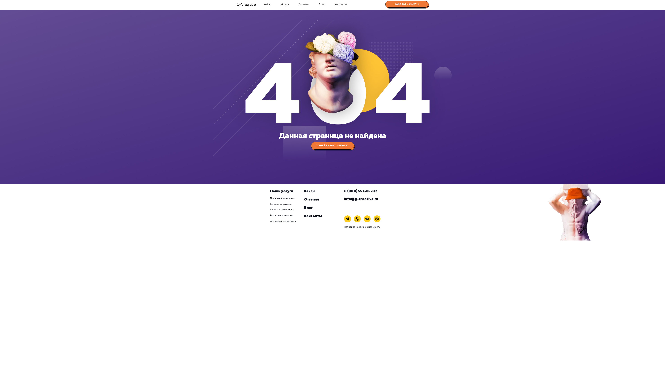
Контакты (340, 4)
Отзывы (304, 4)
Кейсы (267, 4)
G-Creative (246, 5)
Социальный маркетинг (281, 210)
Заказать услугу (406, 4)
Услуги (285, 4)
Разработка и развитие (281, 216)
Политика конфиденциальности (362, 227)
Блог (322, 4)
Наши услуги (281, 191)
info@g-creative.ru (361, 199)
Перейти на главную (332, 145)
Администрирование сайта (283, 221)
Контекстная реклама (280, 204)
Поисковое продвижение (282, 198)
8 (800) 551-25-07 (360, 191)
